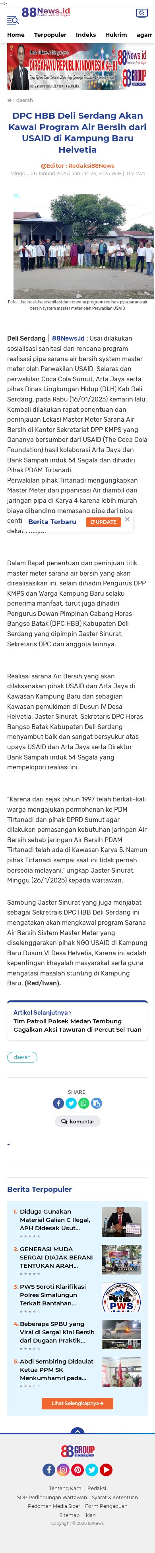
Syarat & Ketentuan (115, 1497)
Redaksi (96, 1488)
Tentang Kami (66, 1488)
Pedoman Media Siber (54, 1506)
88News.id (68, 338)
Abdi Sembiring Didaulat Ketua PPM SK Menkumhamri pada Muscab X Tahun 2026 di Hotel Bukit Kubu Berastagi (56, 1370)
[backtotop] (77, 1434)
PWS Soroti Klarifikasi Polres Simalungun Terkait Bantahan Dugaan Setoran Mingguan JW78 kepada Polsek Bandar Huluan (57, 1295)
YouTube (111, 1479)
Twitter (95, 1479)
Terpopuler (50, 34)
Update (105, 522)
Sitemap (69, 1515)
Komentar (81, 1122)
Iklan (90, 1515)
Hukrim (116, 34)
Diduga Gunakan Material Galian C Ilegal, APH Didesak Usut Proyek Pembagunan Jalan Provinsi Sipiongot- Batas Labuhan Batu (57, 1220)
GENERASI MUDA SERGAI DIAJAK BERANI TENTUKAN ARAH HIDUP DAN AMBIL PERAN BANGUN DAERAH (56, 1257)
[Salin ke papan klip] (96, 1103)
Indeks (86, 34)
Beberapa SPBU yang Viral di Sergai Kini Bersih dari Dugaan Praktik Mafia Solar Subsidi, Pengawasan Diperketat (57, 1332)
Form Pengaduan (106, 1506)
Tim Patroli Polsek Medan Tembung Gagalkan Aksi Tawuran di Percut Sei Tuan (77, 1025)
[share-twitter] (71, 1103)
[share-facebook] (58, 1103)
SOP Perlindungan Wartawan (52, 1497)
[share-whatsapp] (83, 1103)
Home (16, 34)
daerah (22, 1057)
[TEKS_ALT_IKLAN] (77, 66)
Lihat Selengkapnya (76, 1403)
